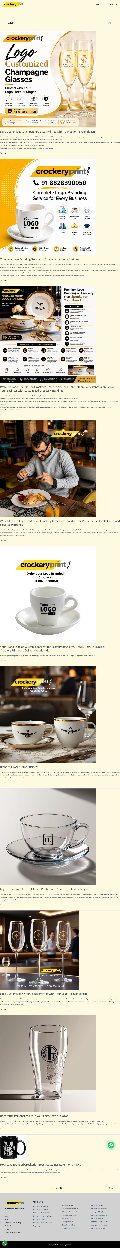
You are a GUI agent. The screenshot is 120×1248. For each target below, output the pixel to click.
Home (97, 4)
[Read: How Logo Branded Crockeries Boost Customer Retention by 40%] (13, 1147)
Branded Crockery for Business (19, 767)
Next (112, 1188)
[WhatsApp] (111, 1145)
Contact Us (113, 4)
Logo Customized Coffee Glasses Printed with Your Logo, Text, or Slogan (44, 889)
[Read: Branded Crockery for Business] (48, 714)
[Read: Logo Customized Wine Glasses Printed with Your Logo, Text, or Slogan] (39, 950)
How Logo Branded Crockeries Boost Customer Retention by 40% (40, 1164)
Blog (104, 4)
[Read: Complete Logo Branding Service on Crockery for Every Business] (48, 207)
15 (61, 1188)
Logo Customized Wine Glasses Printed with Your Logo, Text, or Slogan (43, 993)
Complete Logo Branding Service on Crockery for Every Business (40, 259)
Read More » (4, 153)
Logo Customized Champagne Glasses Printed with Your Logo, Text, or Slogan (47, 131)
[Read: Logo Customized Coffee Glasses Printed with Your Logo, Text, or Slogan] (48, 836)
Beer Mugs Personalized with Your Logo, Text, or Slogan (34, 1115)
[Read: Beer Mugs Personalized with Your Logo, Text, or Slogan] (48, 1063)
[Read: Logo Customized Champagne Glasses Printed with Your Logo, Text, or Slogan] (48, 79)
